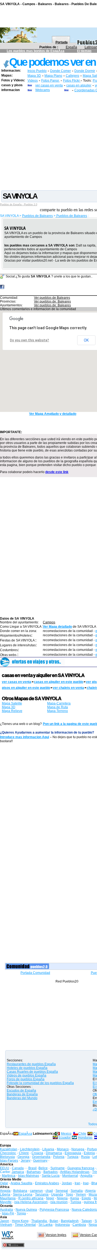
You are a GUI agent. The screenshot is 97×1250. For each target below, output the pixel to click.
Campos (49, 622)
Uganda (57, 1194)
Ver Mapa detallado (57, 627)
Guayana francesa (80, 1168)
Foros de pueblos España (25, 1079)
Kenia (74, 1198)
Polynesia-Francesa (54, 1209)
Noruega (77, 1149)
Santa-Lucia (51, 1176)
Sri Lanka (46, 1225)
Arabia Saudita (21, 1183)
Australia (6, 1209)
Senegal (62, 1191)
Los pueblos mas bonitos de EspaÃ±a (35, 51)
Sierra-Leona (22, 1194)
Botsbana (20, 1191)
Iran (77, 1183)
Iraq (86, 1183)
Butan (54, 1221)
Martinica (8, 1176)
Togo (69, 1194)
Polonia (58, 1157)
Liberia (5, 1194)
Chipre (24, 1153)
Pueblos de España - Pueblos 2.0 (18, 204)
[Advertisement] (48, 140)
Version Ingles (56, 1235)
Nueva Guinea (26, 1209)
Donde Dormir (84, 71)
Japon (4, 1221)
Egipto (86, 1198)
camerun (36, 1191)
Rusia (85, 1157)
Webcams (42, 90)
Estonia (89, 1153)
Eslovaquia (73, 1153)
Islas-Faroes (9, 1160)
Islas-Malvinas (28, 1176)
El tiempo (84, 51)
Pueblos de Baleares (37, 216)
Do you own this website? (29, 340)
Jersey (25, 1160)
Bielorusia (7, 1157)
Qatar (4, 1183)
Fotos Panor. (50, 80)
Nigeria (62, 1198)
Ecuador (64, 1137)
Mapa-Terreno (57, 711)
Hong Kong (20, 1221)
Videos (32, 80)
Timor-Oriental (25, 1225)
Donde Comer (60, 71)
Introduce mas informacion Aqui (24, 737)
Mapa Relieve (12, 711)
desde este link (56, 472)
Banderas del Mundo (22, 1098)
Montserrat (70, 1176)
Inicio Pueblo (37, 71)
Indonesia (62, 1225)
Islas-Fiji (8, 1213)
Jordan (67, 1183)
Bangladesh (70, 1221)
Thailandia (39, 1221)
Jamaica (18, 1172)
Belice (43, 1168)
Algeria (90, 1191)
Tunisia (75, 1202)
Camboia (79, 1225)
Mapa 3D (34, 76)
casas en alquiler (78, 85)
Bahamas (34, 1172)
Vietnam (6, 1225)
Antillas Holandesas (74, 1172)
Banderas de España (22, 1094)
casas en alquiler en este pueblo (58, 682)
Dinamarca (54, 1153)
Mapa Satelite (12, 703)
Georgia (23, 1157)
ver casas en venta (49, 85)
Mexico (66, 1134)
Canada (18, 1168)
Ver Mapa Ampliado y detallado (52, 414)
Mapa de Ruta (57, 707)
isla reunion (59, 1202)
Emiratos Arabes (47, 1183)
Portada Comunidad (35, 973)
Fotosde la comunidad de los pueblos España (40, 1083)
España (71, 47)
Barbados (50, 1172)
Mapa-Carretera (59, 703)
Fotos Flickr (72, 80)
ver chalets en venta (68, 688)
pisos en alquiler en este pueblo (26, 688)
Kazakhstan (8, 1149)
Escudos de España (21, 1090)
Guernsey (40, 1160)
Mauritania (8, 1198)
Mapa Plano (53, 76)
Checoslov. (8, 1153)
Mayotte (6, 1202)
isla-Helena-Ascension (31, 1202)
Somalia (77, 1191)
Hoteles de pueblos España (27, 1068)
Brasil (32, 1168)
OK (86, 340)
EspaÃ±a (25, 1134)
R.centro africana (30, 1198)
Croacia (37, 1153)
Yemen (81, 1194)
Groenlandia (41, 1157)
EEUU (4, 1168)
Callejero (72, 76)
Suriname (57, 1168)
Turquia (72, 1157)
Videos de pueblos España (26, 1075)
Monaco (63, 1149)
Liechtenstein (30, 1149)
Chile (82, 1134)
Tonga (21, 1213)
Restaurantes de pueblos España (31, 1064)
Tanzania (41, 1194)
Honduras (85, 1137)
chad (49, 1191)
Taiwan (86, 1221)
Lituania (48, 1149)
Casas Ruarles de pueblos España (32, 1072)
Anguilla (86, 1176)
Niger (50, 1198)
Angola (5, 1191)
